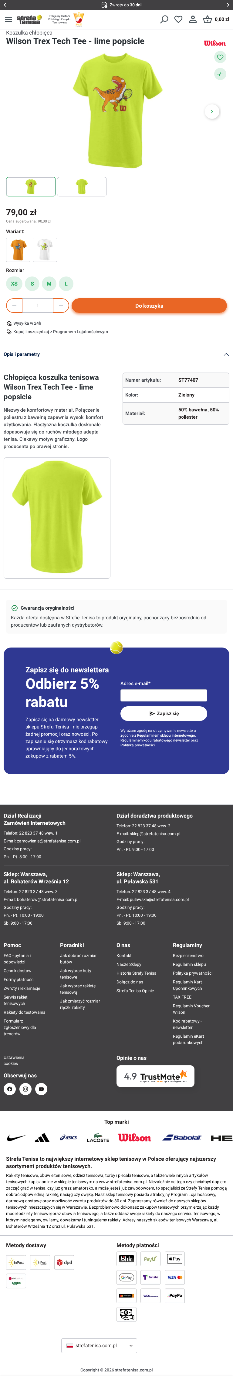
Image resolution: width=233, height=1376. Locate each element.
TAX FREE (182, 997)
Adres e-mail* (135, 683)
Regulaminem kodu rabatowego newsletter (155, 740)
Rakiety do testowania (25, 1012)
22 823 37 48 (31, 833)
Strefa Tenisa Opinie (135, 990)
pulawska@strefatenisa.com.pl (159, 899)
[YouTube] (41, 1089)
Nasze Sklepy (128, 964)
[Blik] (126, 1258)
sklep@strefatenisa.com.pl (155, 833)
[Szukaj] (164, 19)
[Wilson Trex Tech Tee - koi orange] (18, 250)
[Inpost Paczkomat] (40, 1262)
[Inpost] (16, 1262)
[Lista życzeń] (178, 19)
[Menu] (8, 19)
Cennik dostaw (18, 970)
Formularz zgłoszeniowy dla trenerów (20, 1027)
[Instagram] (25, 1089)
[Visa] (175, 1277)
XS (14, 283)
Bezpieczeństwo (188, 955)
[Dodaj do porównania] (220, 74)
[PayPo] (175, 1295)
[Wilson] (215, 43)
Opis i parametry (22, 354)
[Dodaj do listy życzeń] (220, 57)
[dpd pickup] (16, 1281)
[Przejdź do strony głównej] (29, 19)
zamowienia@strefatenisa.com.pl (48, 841)
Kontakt (124, 955)
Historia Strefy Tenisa (136, 973)
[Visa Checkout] (150, 1295)
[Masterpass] (126, 1295)
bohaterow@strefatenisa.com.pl (47, 899)
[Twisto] (150, 1277)
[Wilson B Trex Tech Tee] (45, 250)
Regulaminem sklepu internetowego (166, 735)
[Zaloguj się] (193, 19)
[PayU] (150, 1258)
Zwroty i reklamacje (22, 988)
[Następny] (212, 111)
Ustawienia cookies (10, 1060)
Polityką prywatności (137, 745)
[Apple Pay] (175, 1258)
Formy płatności (19, 979)
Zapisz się (168, 713)
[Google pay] (126, 1277)
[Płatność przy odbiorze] (126, 1314)
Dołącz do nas (129, 981)
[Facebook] (10, 1089)
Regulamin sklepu (189, 964)
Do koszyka (149, 306)
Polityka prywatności (192, 973)
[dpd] (64, 1262)
